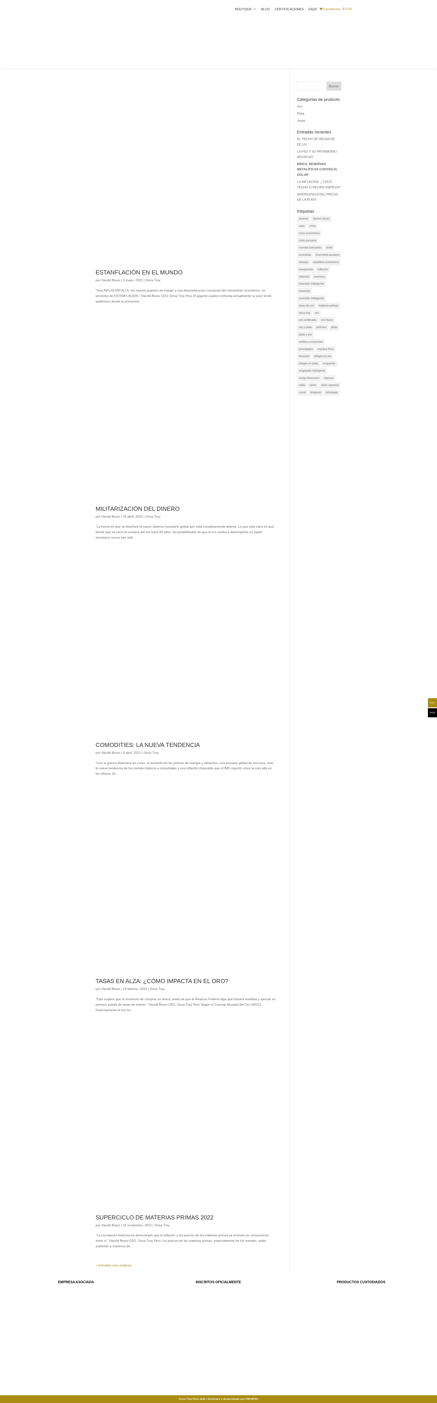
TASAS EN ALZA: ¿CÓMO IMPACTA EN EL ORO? (162, 981)
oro (317, 312)
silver (313, 385)
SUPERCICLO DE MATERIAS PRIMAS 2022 (154, 1217)
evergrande (306, 269)
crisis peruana (307, 240)
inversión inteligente (311, 298)
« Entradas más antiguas (114, 1265)
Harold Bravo (110, 280)
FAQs (312, 9)
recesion (304, 356)
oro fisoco (327, 320)
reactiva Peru (326, 349)
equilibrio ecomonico (326, 262)
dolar (329, 247)
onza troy (304, 312)
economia (305, 254)
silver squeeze (330, 385)
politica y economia (311, 341)
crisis (312, 225)
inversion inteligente (311, 283)
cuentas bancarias (310, 247)
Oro (299, 106)
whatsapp (332, 392)
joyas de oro (306, 305)
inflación (304, 276)
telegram (315, 392)
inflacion (323, 269)
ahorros (303, 218)
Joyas (301, 120)
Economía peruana (327, 254)
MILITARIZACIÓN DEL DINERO (138, 508)
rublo (302, 385)
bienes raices (321, 218)
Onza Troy (152, 280)
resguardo (329, 363)
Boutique (243, 9)
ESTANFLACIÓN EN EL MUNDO (139, 272)
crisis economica (309, 233)
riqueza (328, 378)
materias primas (328, 305)
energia (303, 262)
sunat (302, 392)
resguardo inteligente (312, 370)
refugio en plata (308, 363)
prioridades (306, 349)
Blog (265, 9)
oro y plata (305, 327)
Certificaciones (289, 9)
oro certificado (307, 320)
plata (334, 327)
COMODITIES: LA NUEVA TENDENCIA (148, 744)
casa (302, 225)
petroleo (321, 327)
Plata (300, 113)
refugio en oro (322, 356)
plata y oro (305, 334)
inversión (304, 291)
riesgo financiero (309, 378)
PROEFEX (252, 1399)
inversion (319, 276)
